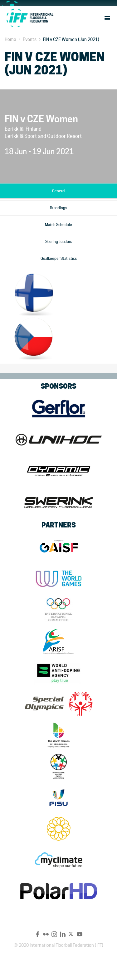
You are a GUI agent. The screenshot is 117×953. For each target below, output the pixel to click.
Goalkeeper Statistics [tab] (59, 258)
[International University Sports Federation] (58, 797)
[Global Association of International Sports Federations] (58, 547)
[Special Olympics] (58, 703)
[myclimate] (58, 860)
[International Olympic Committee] (58, 610)
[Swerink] (58, 502)
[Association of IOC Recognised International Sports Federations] (58, 641)
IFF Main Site (30, 17)
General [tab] (58, 191)
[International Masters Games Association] (58, 766)
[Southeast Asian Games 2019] (58, 829)
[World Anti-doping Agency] (58, 672)
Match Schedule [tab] (58, 224)
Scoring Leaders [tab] (58, 241)
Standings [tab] (58, 207)
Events (30, 39)
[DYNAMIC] (58, 471)
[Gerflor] (58, 408)
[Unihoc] (58, 440)
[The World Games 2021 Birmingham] (58, 735)
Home (10, 39)
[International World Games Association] (58, 578)
